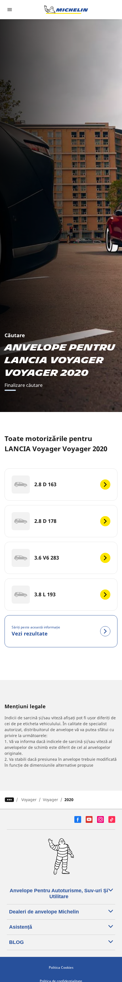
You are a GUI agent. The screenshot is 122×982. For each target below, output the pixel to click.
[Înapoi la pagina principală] (66, 10)
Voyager (29, 799)
